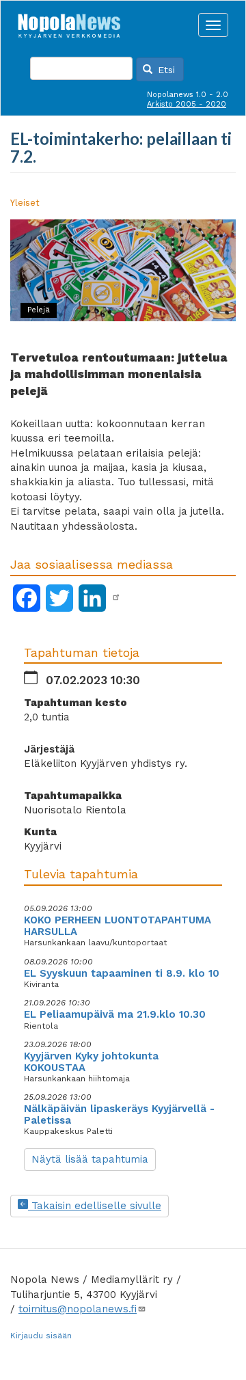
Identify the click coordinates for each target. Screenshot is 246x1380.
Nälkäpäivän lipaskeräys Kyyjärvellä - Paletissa (119, 1114)
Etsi (164, 69)
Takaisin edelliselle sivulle (94, 1206)
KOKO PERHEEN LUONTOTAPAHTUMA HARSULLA (117, 926)
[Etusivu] (69, 22)
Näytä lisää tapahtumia (89, 1159)
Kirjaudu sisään (41, 1335)
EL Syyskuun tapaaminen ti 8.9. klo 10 (121, 973)
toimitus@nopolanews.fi (77, 1309)
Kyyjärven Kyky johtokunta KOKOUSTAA (91, 1062)
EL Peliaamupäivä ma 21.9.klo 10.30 (115, 1014)
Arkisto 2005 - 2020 (186, 104)
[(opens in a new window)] (116, 597)
